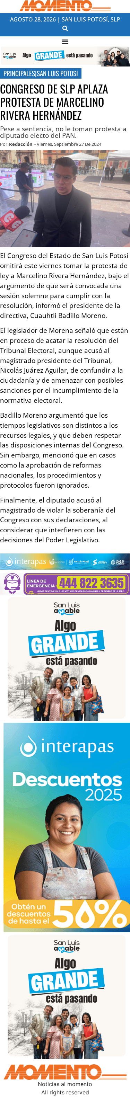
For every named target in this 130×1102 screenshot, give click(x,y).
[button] (65, 28)
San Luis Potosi (57, 73)
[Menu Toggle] (65, 41)
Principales (19, 73)
